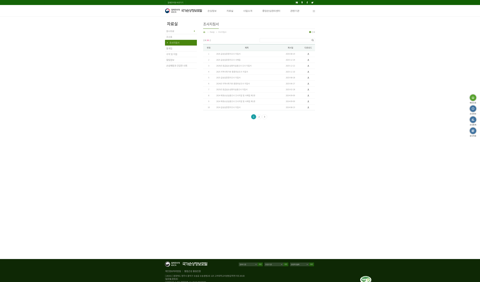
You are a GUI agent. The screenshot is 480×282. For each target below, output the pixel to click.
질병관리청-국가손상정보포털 (183, 10)
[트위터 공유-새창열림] (312, 2)
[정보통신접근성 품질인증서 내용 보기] (366, 277)
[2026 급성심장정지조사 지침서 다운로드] (308, 54)
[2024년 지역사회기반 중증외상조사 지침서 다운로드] (308, 83)
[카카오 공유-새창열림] (302, 2)
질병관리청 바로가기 (175, 2)
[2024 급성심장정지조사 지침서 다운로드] (308, 107)
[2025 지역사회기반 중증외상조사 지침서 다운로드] (308, 72)
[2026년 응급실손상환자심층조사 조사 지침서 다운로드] (308, 66)
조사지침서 (222, 32)
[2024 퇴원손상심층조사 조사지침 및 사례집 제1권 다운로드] (308, 101)
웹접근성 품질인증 (192, 271)
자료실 (229, 10)
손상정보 (212, 10)
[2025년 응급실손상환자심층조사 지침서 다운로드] (308, 89)
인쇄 (313, 32)
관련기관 (294, 10)
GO (260, 264)
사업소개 (247, 10)
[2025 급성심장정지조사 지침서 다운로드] (308, 77)
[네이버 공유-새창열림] (296, 2)
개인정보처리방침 (173, 271)
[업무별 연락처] (171, 278)
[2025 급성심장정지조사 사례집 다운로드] (308, 60)
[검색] (313, 40)
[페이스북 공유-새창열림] (307, 2)
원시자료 (170, 31)
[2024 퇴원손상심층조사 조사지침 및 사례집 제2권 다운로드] (308, 95)
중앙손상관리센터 (271, 10)
